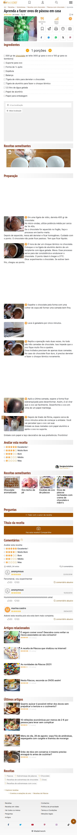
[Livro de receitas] (29, 2)
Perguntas (9, 814)
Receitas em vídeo (12, 807)
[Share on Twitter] (63, 37)
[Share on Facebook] (41, 37)
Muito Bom (22, 450)
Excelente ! (22, 447)
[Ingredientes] (4, 417)
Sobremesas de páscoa (27, 776)
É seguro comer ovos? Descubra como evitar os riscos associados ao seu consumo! (45, 633)
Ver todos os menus (12, 810)
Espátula (10, 71)
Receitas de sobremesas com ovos (21, 783)
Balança (9, 75)
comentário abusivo (64, 582)
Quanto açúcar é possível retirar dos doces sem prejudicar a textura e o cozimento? (45, 705)
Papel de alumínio (14, 92)
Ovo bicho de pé (28, 491)
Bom (19, 454)
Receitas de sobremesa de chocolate (22, 780)
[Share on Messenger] (48, 37)
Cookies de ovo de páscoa (47, 491)
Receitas (8, 803)
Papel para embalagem (16, 96)
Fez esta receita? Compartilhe (38, 532)
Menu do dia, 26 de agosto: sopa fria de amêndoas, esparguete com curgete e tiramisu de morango (46, 737)
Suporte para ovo (14, 63)
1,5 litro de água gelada (17, 87)
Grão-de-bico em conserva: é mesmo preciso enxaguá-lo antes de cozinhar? (43, 753)
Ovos (44, 780)
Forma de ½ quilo (14, 67)
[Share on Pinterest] (70, 37)
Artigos (8, 817)
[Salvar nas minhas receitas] (41, 28)
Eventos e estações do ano (20, 793)
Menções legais (47, 814)
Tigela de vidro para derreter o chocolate (25, 79)
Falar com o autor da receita (39, 515)
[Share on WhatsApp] (56, 37)
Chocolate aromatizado (10, 491)
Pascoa (10, 776)
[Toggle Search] (56, 2)
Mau (19, 460)
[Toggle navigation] (71, 2)
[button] (6, 28)
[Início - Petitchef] (5, 7)
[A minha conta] (42, 2)
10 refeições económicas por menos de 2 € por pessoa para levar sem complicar (44, 721)
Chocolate (45, 776)
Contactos (45, 803)
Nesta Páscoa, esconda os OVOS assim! (41, 680)
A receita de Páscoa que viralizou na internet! (43, 648)
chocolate (20, 55)
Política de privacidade (50, 807)
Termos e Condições (49, 810)
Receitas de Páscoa (40, 793)
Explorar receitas (12, 790)
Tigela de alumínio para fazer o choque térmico (28, 83)
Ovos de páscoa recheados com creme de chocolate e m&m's (64, 496)
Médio (20, 457)
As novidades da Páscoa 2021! (36, 664)
